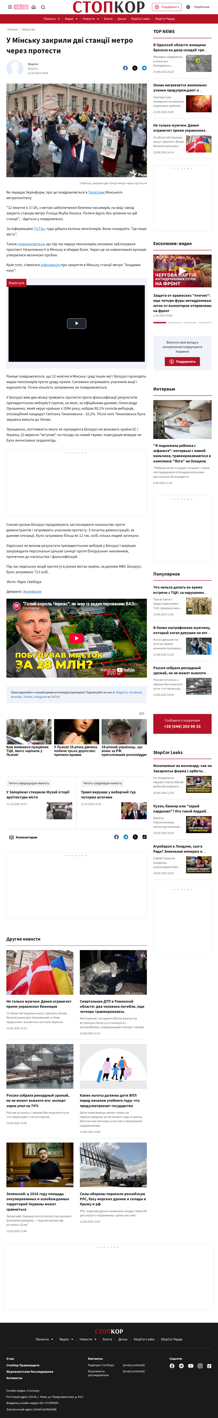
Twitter (27, 697)
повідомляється (31, 244)
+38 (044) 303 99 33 (182, 727)
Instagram (40, 697)
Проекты (49, 19)
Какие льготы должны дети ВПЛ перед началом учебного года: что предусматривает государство (110, 1101)
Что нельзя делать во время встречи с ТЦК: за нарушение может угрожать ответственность (178, 595)
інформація (51, 265)
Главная (12, 29)
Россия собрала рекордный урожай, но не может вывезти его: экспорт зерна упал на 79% (37, 1101)
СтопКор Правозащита (22, 1365)
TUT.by (39, 228)
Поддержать (170, 7)
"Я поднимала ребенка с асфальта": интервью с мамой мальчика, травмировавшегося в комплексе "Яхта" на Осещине (182, 453)
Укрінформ (32, 591)
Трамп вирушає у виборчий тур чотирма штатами (108, 795)
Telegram (121, 692)
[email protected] (45, 1409)
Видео (69, 19)
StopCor (33, 64)
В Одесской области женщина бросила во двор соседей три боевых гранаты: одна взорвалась (179, 52)
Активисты (14, 1378)
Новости (89, 19)
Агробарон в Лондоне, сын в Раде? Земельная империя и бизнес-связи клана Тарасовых (180, 851)
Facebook (135, 692)
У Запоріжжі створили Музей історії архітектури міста (37, 795)
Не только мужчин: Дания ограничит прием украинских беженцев (39, 1004)
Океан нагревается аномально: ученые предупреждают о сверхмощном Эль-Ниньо (180, 90)
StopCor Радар (165, 19)
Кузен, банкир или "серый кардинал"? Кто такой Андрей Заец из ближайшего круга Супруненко (179, 814)
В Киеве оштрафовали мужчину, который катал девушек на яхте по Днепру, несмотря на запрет (182, 633)
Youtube (16, 697)
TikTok (54, 697)
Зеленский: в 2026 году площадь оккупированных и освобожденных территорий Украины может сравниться (37, 1201)
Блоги (108, 19)
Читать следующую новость (102, 783)
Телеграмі (97, 192)
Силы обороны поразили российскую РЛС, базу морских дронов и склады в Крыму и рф (113, 1199)
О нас (10, 1359)
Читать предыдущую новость (29, 783)
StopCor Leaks (140, 19)
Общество (28, 29)
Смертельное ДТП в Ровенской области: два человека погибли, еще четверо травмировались (112, 1007)
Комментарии (26, 837)
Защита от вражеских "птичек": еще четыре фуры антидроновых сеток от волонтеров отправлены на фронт (182, 303)
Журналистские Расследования (29, 1372)
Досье (122, 19)
